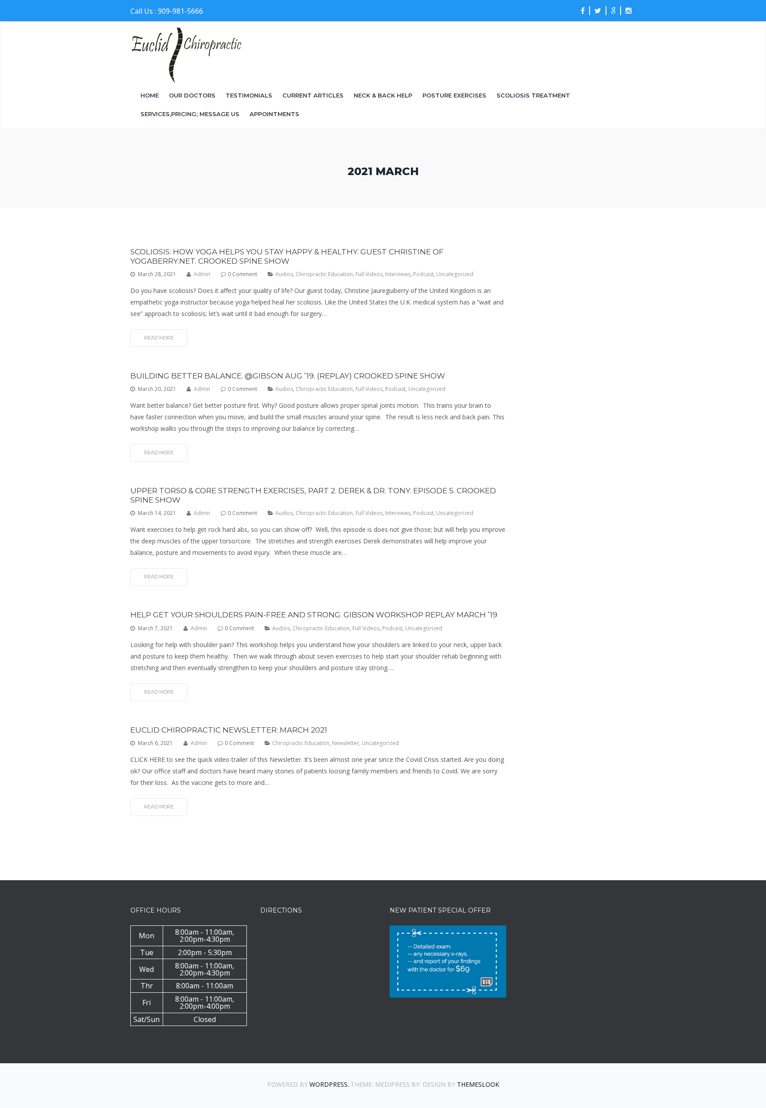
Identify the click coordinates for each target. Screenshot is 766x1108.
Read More (159, 338)
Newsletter (345, 743)
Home (150, 96)
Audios (284, 274)
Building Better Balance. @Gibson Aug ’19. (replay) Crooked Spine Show (287, 375)
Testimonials (249, 96)
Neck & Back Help (383, 96)
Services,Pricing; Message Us (190, 114)
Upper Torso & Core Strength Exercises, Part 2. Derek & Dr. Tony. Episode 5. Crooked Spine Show (313, 495)
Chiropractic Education (324, 274)
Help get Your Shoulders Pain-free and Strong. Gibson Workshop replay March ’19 (313, 614)
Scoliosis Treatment (533, 96)
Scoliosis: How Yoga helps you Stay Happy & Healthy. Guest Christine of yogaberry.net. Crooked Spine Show (287, 256)
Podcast (423, 274)
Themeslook (478, 1084)
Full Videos (369, 274)
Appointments (274, 114)
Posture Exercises (454, 96)
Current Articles (313, 96)
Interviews (397, 274)
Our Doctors (192, 96)
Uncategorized (454, 274)
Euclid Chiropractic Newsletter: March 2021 (228, 730)
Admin (202, 274)
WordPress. (329, 1084)
